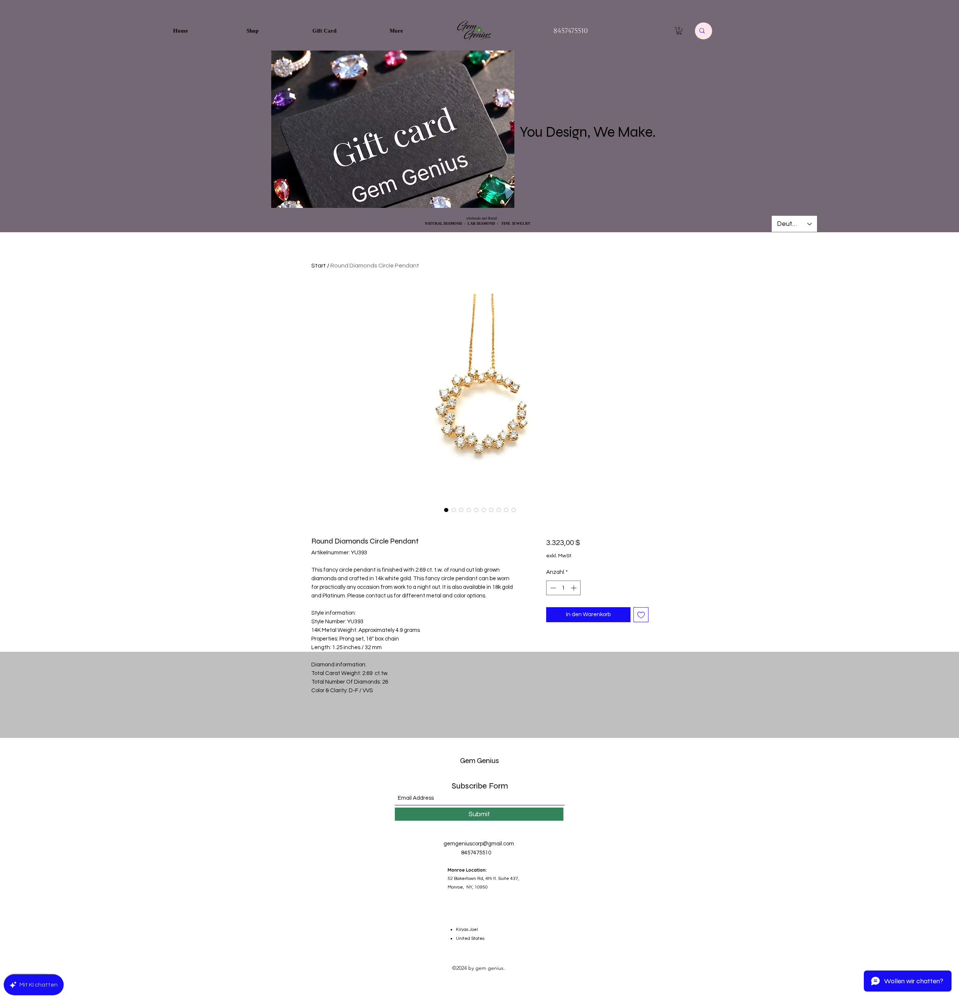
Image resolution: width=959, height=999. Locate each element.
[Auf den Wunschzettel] (641, 615)
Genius (487, 760)
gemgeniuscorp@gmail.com (479, 844)
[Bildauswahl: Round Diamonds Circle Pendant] (446, 510)
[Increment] (574, 588)
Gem (467, 760)
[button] (679, 30)
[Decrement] (552, 588)
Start (318, 266)
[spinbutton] (563, 588)
